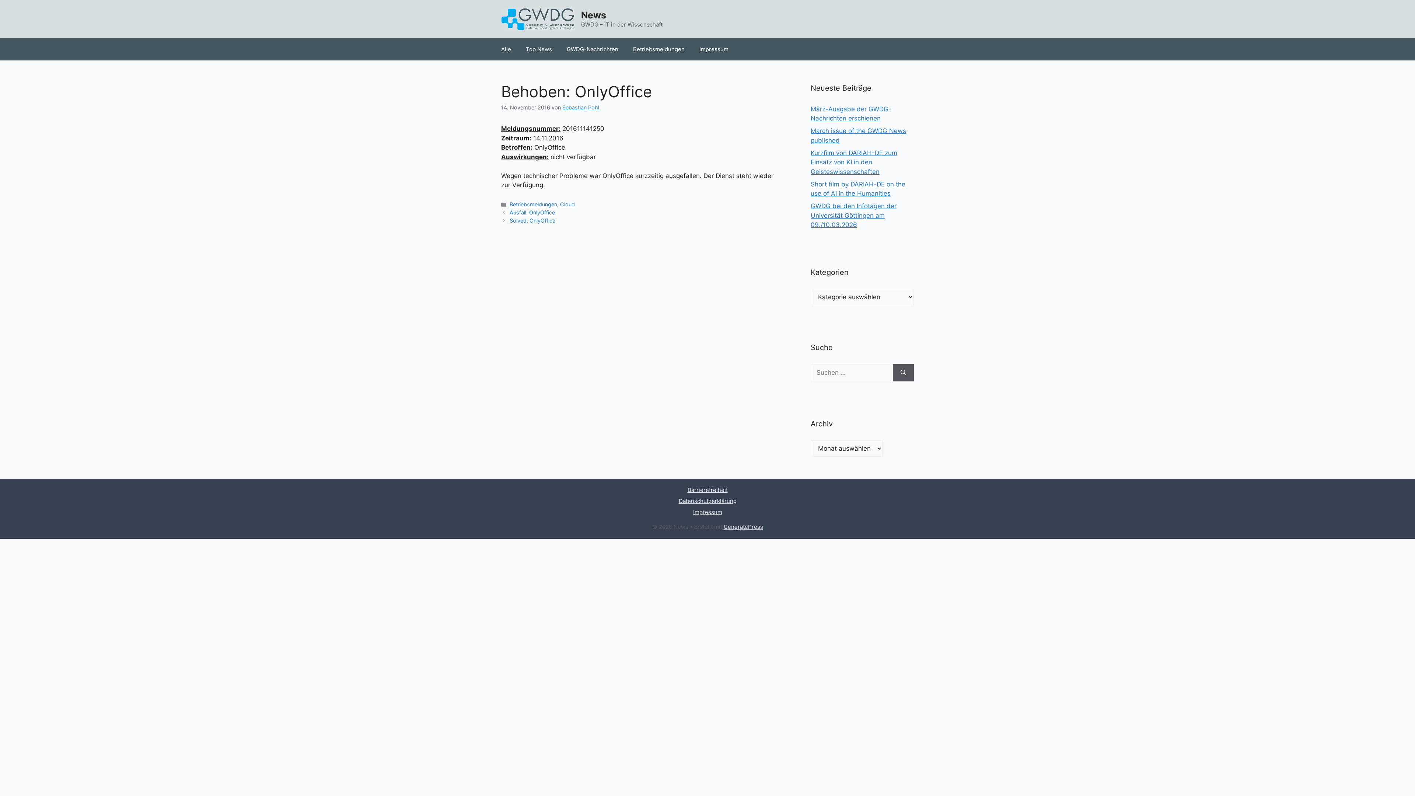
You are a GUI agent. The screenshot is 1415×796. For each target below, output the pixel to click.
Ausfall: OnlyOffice (532, 212)
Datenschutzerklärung (708, 501)
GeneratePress (743, 526)
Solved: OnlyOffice (532, 220)
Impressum (714, 49)
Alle (506, 49)
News (593, 15)
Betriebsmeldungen (659, 49)
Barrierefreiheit (708, 489)
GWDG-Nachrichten (592, 49)
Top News (539, 49)
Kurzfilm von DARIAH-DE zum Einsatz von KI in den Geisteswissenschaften (854, 162)
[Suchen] (903, 373)
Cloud (567, 204)
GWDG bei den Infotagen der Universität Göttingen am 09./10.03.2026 (854, 215)
